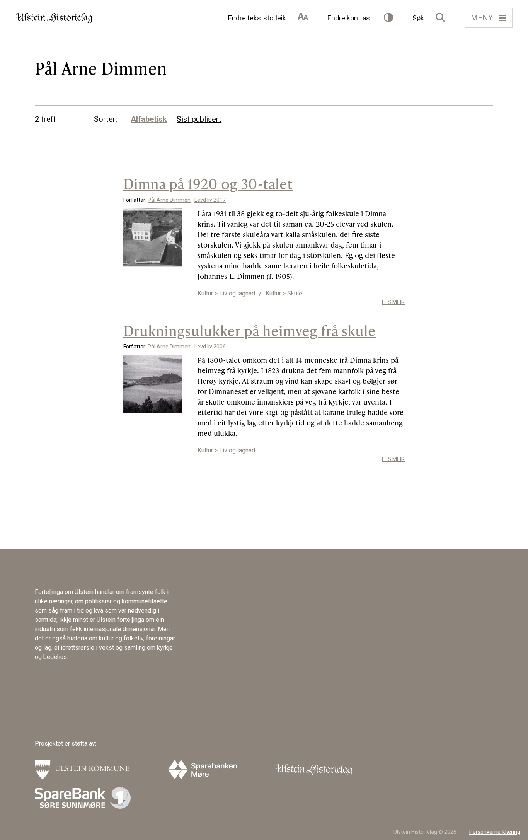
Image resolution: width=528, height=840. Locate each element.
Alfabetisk (149, 119)
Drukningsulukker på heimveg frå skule (249, 330)
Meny (482, 17)
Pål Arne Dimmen (169, 200)
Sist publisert (199, 119)
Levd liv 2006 (210, 346)
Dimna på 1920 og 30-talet (208, 183)
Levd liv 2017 (210, 200)
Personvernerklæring (494, 832)
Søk (418, 18)
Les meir (393, 302)
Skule (294, 293)
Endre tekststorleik (257, 18)
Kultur (205, 293)
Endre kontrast (349, 18)
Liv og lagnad (237, 293)
